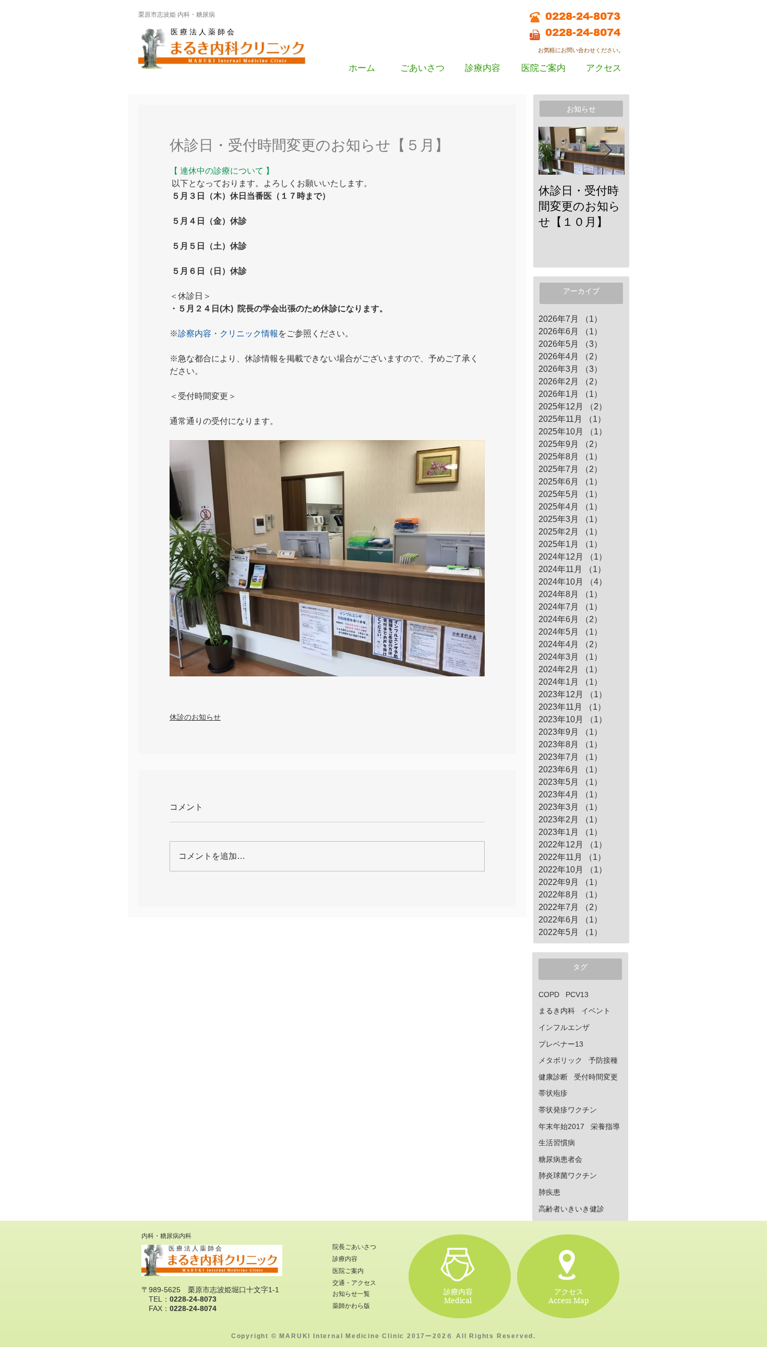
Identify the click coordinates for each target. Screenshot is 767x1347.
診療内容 (458, 1292)
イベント (595, 1010)
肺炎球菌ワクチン (567, 1175)
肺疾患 (549, 1192)
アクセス (568, 1292)
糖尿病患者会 (560, 1159)
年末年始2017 (561, 1126)
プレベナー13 (560, 1044)
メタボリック (560, 1060)
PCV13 (577, 994)
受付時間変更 (596, 1077)
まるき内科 (556, 1010)
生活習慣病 (556, 1142)
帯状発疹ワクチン (567, 1110)
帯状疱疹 (553, 1093)
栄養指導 (605, 1126)
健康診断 (553, 1077)
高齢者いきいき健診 (571, 1209)
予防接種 (603, 1060)
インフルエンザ (564, 1027)
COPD (548, 994)
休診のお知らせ (195, 717)
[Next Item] (608, 151)
